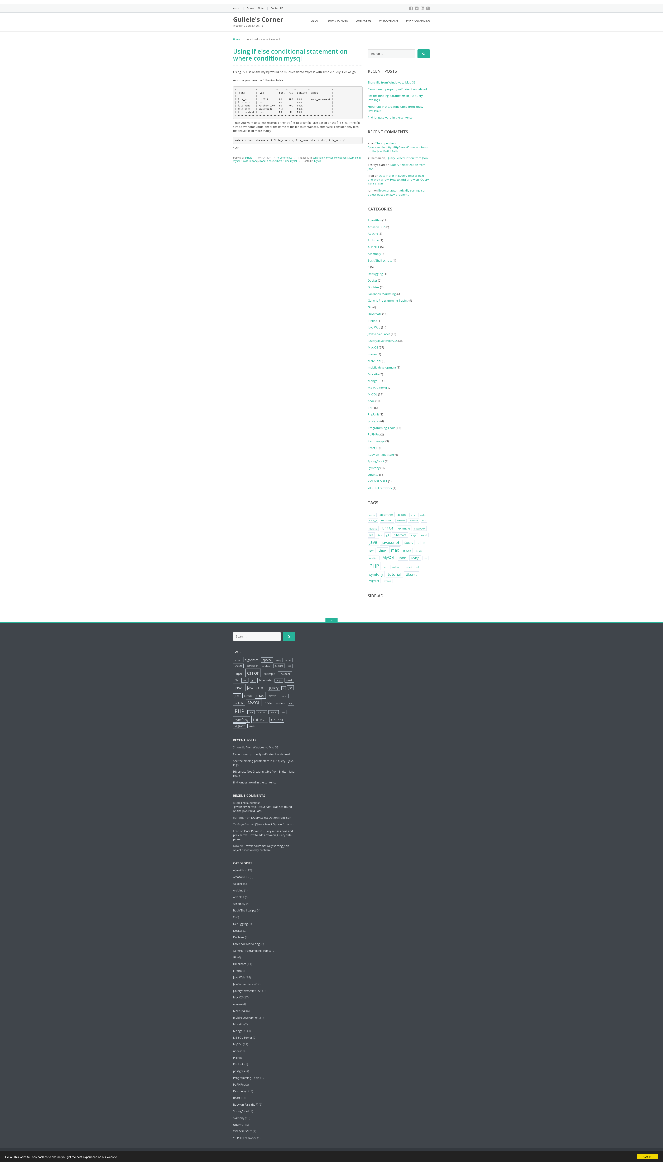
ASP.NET (373, 247)
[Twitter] (417, 8)
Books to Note (255, 8)
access (372, 515)
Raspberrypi (376, 441)
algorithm (386, 515)
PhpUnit (373, 414)
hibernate (400, 535)
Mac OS (373, 347)
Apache (373, 234)
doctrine (414, 520)
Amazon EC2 (376, 227)
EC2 (424, 520)
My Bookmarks (388, 20)
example (404, 528)
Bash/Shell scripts (380, 260)
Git (370, 307)
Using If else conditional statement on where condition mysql (290, 54)
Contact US (277, 8)
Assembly (374, 254)
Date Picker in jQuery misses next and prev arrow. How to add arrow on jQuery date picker (398, 180)
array (413, 515)
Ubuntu (373, 475)
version (387, 581)
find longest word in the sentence (390, 117)
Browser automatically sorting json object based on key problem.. (397, 192)
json (371, 550)
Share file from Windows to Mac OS (392, 82)
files (380, 535)
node (371, 401)
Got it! (647, 1156)
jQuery (408, 543)
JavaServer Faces (379, 334)
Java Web (374, 327)
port (386, 567)
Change (373, 520)
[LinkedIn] (422, 8)
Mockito (373, 374)
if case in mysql (249, 161)
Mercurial (374, 361)
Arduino (373, 240)
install (424, 535)
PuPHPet (374, 434)
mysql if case (267, 161)
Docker (372, 280)
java (373, 542)
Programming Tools (381, 428)
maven (372, 354)
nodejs (415, 558)
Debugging (375, 274)
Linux (382, 550)
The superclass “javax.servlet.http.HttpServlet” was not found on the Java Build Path (398, 147)
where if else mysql (286, 161)
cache (423, 515)
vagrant (374, 581)
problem (396, 567)
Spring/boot (376, 461)
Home (236, 39)
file (371, 535)
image (413, 535)
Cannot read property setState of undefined (397, 89)
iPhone (372, 321)
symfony (376, 574)
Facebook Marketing (382, 294)
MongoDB (374, 381)
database (401, 520)
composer (386, 520)
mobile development (382, 367)
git (387, 535)
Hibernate (375, 314)
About (236, 8)
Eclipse (373, 528)
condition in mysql (323, 157)
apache (401, 515)
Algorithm (375, 220)
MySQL (318, 161)
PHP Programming (418, 20)
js (418, 543)
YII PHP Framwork (380, 488)
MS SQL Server (377, 388)
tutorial (394, 574)
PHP (370, 408)
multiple (373, 558)
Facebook (419, 528)
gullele (248, 157)
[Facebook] (411, 8)
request (408, 567)
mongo (418, 551)
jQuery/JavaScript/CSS (383, 341)
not (425, 558)
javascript (390, 542)
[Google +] (428, 8)
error (388, 527)
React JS (373, 448)
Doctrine (373, 287)
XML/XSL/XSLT (377, 481)
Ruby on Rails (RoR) (381, 455)
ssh (418, 567)
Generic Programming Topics (388, 300)
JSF (425, 543)
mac (395, 550)
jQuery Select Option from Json (407, 158)
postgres (374, 421)
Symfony (374, 468)
